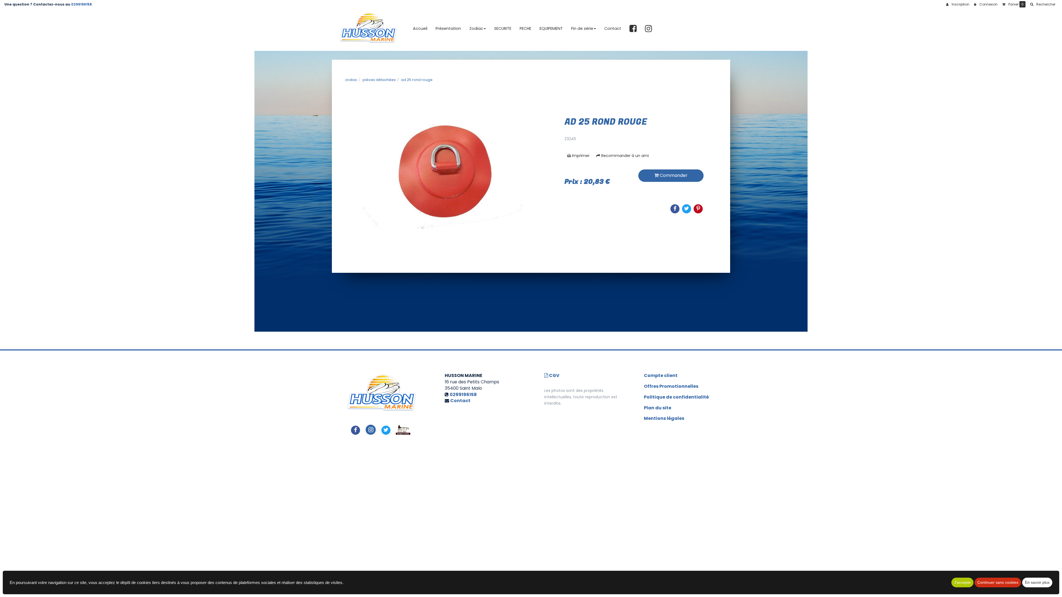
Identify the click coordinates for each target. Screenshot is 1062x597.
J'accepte (962, 582)
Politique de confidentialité (676, 397)
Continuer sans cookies (997, 582)
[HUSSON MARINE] (368, 28)
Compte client (661, 375)
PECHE (525, 28)
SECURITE (502, 28)
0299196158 (81, 4)
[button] (1043, 4)
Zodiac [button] (476, 28)
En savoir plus (1037, 582)
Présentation (448, 28)
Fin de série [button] (582, 28)
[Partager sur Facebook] (355, 429)
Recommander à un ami (624, 155)
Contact (612, 28)
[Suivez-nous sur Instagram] (371, 429)
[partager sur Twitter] (386, 429)
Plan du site (657, 408)
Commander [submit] (673, 175)
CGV (553, 375)
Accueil (420, 28)
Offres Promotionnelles (671, 386)
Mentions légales (664, 418)
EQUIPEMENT (551, 28)
